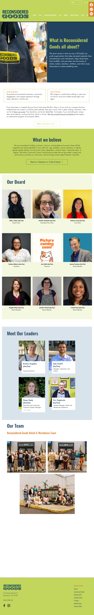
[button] (87, 2)
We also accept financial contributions (61, 114)
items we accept (19, 112)
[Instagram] (91, 9)
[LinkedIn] (91, 13)
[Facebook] (91, 4)
